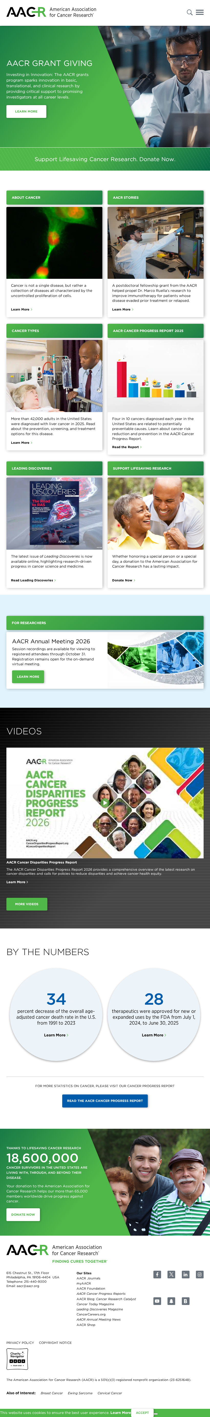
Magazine (95, 1304)
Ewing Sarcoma (80, 1393)
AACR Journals (88, 1278)
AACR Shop (86, 1325)
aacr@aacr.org (28, 1286)
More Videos (26, 904)
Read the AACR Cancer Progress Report (105, 1101)
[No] (156, 1414)
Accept (142, 1413)
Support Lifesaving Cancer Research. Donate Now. (105, 159)
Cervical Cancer (110, 1393)
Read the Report (125, 447)
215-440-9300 (35, 1281)
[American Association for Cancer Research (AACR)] (51, 13)
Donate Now (122, 580)
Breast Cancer (52, 1393)
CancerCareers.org (91, 1314)
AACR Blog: (106, 1299)
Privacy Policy (20, 1342)
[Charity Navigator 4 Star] (17, 1359)
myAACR (84, 1283)
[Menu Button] (200, 13)
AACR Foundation (91, 1288)
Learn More (26, 111)
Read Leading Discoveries (32, 580)
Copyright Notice (55, 1342)
